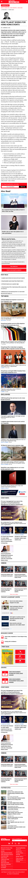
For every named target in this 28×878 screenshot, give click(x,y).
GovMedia (3, 867)
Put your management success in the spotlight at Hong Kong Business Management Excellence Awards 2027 (12, 503)
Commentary (5, 5)
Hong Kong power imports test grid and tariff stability (21, 590)
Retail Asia (9, 801)
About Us (18, 849)
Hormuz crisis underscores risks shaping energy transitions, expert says (15, 793)
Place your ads (19, 858)
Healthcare (3, 320)
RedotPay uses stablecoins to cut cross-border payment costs (12, 468)
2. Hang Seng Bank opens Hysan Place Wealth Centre (12, 281)
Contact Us (19, 851)
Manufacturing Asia (6, 864)
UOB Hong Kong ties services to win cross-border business (13, 398)
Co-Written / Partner (5, 534)
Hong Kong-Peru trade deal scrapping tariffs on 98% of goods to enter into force (13, 347)
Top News (5, 296)
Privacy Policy (19, 853)
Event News (5, 498)
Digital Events (19, 859)
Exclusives (5, 394)
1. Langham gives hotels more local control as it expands (13, 278)
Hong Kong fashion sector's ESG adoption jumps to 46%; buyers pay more (13, 324)
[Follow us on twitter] (15, 843)
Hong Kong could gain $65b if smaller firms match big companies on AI (13, 371)
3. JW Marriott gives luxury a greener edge (10, 284)
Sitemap (18, 854)
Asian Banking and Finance (12, 806)
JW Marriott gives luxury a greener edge (12, 445)
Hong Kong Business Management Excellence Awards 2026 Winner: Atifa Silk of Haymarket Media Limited (7, 557)
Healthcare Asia (5, 859)
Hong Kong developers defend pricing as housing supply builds (21, 576)
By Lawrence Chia (5, 27)
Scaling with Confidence (10, 641)
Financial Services (5, 488)
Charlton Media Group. (18, 872)
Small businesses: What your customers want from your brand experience (16, 608)
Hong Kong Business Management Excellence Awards (16, 681)
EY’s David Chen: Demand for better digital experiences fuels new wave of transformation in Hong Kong (7, 540)
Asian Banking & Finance (7, 854)
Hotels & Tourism (4, 442)
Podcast (18, 861)
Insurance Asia (4, 856)
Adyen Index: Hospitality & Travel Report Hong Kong (16, 637)
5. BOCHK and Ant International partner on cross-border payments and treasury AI (13, 292)
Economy (3, 367)
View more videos (14, 594)
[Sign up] (25, 840)
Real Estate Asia (10, 820)
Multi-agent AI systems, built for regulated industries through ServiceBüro (17, 618)
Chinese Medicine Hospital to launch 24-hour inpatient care (12, 300)
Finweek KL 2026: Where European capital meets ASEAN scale (20, 538)
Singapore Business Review (12, 811)
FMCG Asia (3, 866)
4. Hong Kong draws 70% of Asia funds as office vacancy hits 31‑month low (13, 288)
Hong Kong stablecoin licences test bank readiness (6, 590)
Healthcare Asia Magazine (12, 796)
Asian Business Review (11, 825)
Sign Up (20, 662)
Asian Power (10, 790)
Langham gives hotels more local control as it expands (13, 422)
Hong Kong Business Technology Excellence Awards (16, 673)
